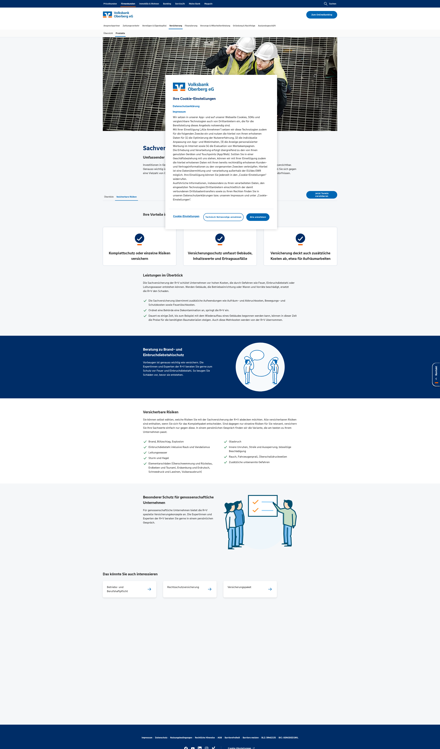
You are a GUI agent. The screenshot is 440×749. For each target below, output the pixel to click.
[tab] (112, 25)
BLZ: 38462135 (268, 737)
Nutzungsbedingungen (181, 737)
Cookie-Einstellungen (186, 216)
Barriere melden (251, 737)
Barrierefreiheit (232, 737)
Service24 (180, 3)
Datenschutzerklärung (186, 106)
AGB (220, 737)
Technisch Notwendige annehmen (223, 217)
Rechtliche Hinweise (205, 737)
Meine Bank (194, 3)
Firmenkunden (128, 3)
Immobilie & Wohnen (149, 3)
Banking (167, 3)
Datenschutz (161, 737)
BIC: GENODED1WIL (288, 737)
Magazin (208, 3)
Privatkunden (110, 3)
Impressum (147, 737)
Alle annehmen (258, 217)
